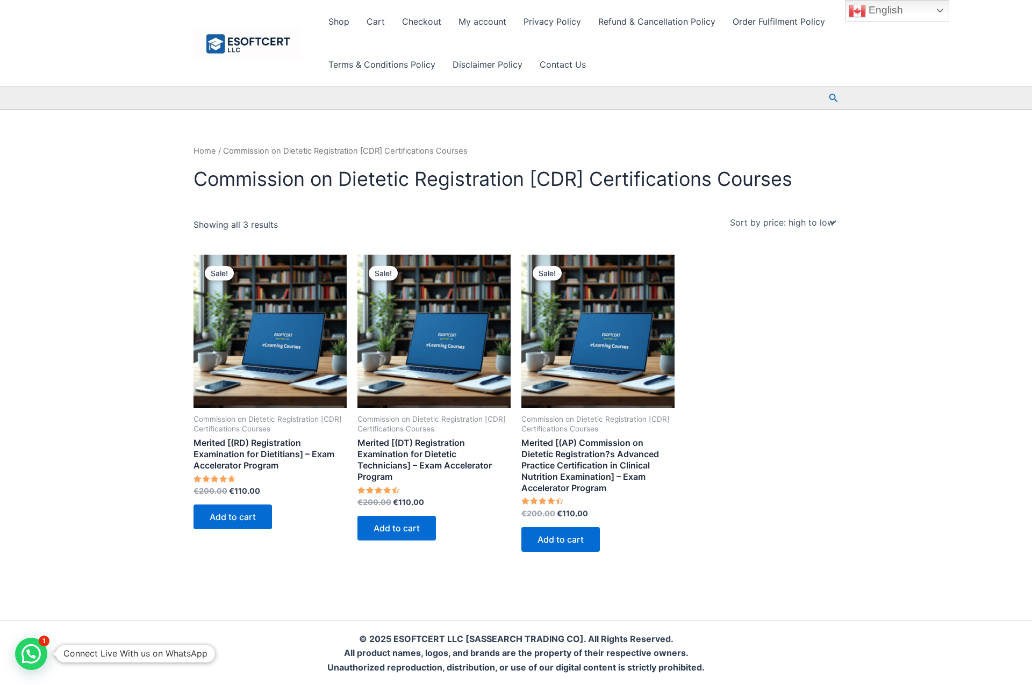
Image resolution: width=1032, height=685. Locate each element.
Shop (338, 21)
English (884, 10)
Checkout (421, 21)
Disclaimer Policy (487, 64)
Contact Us (563, 64)
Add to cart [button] (233, 516)
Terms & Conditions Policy (381, 64)
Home (205, 151)
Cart (376, 21)
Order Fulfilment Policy (779, 21)
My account (482, 21)
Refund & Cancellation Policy (656, 21)
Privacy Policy (552, 21)
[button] (833, 98)
